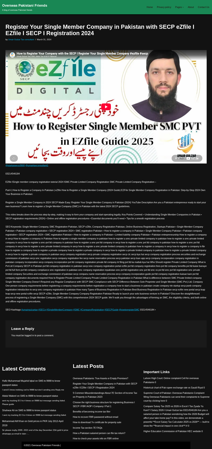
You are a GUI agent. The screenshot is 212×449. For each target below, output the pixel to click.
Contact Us (203, 7)
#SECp (42, 309)
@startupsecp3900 (15, 165)
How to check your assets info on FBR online (96, 438)
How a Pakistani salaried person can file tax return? (99, 433)
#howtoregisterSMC (129, 309)
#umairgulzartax (29, 309)
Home (150, 7)
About (191, 7)
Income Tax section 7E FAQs (87, 428)
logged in (29, 335)
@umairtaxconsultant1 (36, 165)
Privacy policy (164, 7)
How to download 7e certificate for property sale (97, 422)
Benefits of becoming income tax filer (91, 411)
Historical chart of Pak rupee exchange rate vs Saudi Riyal (173, 387)
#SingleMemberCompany (59, 309)
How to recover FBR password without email (95, 417)
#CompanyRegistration (92, 309)
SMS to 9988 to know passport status (39, 396)
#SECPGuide (112, 309)
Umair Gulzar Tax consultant (21, 39)
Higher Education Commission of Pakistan (165, 431)
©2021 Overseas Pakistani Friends (42, 445)
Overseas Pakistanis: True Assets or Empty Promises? (100, 378)
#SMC (76, 309)
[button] (183, 7)
